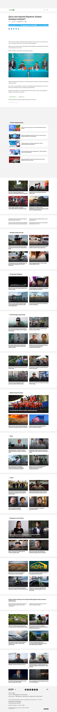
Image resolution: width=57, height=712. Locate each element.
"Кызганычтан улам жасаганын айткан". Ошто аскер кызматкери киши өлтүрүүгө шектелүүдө (17, 329)
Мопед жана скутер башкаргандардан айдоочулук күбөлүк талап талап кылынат (18, 588)
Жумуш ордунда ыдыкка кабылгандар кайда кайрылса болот (38, 263)
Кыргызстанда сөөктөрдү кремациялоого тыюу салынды (17, 289)
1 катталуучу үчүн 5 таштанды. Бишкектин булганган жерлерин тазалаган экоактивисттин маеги (16, 467)
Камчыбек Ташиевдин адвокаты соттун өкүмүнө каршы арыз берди (17, 681)
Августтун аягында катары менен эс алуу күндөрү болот (38, 219)
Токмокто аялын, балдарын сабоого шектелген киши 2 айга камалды (16, 383)
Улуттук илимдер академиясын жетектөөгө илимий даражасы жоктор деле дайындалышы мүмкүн (38, 643)
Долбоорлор (15, 705)
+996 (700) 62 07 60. (33, 99)
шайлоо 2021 (21, 96)
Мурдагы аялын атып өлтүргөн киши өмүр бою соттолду (38, 383)
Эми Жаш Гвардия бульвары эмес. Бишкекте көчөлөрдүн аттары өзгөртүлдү (17, 193)
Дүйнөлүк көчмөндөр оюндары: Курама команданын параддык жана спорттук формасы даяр (17, 492)
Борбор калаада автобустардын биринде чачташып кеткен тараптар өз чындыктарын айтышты (38, 346)
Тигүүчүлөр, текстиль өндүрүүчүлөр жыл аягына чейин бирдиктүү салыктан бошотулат (17, 264)
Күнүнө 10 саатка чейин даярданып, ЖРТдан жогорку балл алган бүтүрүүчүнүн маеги (37, 467)
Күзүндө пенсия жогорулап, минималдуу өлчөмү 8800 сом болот (38, 223)
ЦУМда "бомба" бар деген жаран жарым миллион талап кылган (38, 329)
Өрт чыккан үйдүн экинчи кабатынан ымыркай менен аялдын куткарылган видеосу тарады (17, 346)
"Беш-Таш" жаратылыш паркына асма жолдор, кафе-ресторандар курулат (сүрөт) (18, 626)
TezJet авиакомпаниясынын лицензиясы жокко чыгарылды (38, 304)
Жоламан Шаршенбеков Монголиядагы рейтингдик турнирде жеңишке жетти (38, 492)
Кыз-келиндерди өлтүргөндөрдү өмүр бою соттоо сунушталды (38, 681)
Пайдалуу (23, 705)
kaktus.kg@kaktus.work (17, 694)
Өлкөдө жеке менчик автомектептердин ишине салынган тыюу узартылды (38, 247)
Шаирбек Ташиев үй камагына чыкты (17, 664)
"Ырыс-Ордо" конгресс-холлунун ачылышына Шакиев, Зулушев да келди (17, 208)
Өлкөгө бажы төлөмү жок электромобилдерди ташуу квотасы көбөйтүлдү (27, 600)
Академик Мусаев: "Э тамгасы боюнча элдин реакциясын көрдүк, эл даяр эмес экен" (17, 451)
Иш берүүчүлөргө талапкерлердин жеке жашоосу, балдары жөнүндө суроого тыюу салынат (38, 665)
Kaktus (26, 21)
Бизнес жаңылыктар (16, 122)
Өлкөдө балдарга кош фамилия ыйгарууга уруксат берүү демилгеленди (38, 289)
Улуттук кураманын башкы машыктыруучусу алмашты (14, 509)
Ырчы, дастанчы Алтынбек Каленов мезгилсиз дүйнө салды (16, 552)
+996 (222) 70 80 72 (32, 696)
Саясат (9, 21)
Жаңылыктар (10, 705)
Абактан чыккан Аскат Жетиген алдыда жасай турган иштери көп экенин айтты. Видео (17, 247)
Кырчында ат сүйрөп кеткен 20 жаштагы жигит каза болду (38, 368)
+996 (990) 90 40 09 (19, 696)
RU (47, 689)
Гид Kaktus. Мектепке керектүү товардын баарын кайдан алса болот (17, 219)
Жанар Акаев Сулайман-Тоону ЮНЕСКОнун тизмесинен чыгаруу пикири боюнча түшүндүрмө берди (38, 208)
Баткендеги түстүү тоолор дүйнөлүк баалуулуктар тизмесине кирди (16, 573)
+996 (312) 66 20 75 (24, 694)
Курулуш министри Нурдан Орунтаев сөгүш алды (37, 193)
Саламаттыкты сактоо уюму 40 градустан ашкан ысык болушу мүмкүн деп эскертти (18, 427)
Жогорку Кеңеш (13, 96)
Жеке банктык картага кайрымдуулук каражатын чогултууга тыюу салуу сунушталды (17, 643)
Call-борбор (19, 705)
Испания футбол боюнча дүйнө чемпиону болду (23, 410)
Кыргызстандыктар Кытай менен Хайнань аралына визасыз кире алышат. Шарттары (17, 223)
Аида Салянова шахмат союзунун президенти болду (36, 509)
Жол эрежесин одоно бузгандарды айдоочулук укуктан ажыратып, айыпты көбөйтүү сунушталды (38, 627)
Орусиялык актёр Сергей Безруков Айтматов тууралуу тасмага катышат (37, 552)
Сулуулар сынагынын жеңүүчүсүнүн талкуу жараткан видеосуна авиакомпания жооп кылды (25, 535)
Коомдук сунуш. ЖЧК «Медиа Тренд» (14, 701)
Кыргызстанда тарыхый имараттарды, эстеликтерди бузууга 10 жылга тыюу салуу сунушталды (17, 304)
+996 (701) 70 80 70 (39, 696)
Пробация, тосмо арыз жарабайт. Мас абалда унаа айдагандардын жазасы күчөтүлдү (37, 589)
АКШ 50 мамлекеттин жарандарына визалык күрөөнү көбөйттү (37, 427)
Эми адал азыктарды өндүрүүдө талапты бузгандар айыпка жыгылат (38, 573)
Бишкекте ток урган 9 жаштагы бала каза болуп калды (17, 368)
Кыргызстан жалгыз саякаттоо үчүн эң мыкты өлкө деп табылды (37, 604)
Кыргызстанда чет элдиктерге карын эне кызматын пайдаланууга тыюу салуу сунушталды (17, 604)
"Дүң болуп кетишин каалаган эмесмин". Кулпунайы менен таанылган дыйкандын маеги (38, 451)
